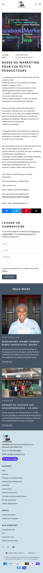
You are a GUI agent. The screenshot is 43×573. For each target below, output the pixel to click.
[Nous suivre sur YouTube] (13, 547)
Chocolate (7, 401)
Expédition (6, 485)
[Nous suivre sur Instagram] (8, 547)
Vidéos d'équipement (10, 503)
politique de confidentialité (12, 482)
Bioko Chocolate (10, 337)
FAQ (3, 471)
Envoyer (9, 277)
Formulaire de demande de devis (14, 496)
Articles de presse (8, 515)
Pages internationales (10, 541)
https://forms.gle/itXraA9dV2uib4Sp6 (15, 197)
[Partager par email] (36, 211)
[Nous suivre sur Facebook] (3, 547)
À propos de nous (8, 530)
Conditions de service (25, 234)
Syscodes (34, 559)
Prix (3, 533)
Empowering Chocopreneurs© (24, 56)
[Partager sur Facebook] (7, 211)
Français (31, 553)
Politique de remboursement (12, 478)
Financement (7, 489)
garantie (5, 474)
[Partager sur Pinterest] (26, 211)
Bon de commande (9, 500)
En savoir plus (7, 361)
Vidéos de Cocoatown (10, 518)
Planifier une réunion (9, 493)
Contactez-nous (8, 537)
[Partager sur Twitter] (17, 211)
